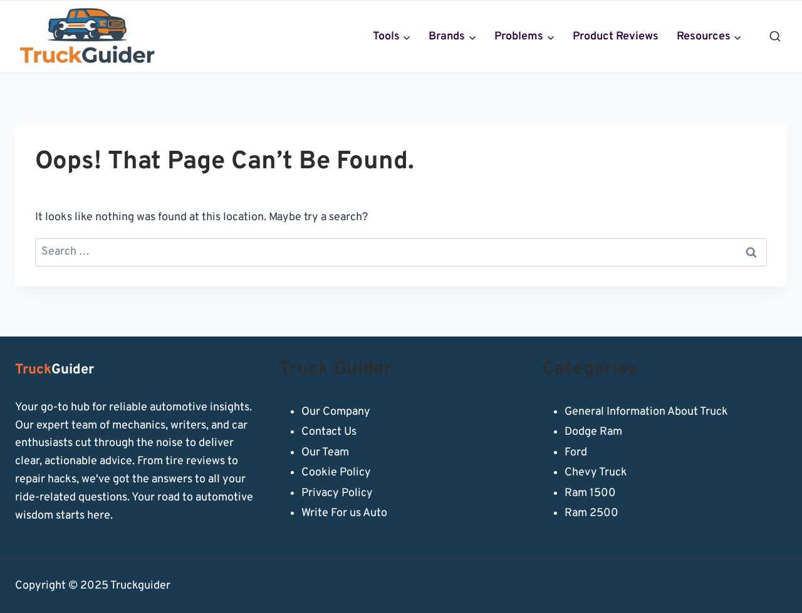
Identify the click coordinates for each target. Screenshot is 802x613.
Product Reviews (616, 36)
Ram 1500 (590, 493)
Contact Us (329, 432)
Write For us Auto (344, 513)
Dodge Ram (593, 432)
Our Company (335, 412)
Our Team (325, 452)
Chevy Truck (596, 472)
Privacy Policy (337, 493)
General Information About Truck (646, 412)
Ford (576, 452)
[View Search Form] (775, 37)
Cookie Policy (336, 472)
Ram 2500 (591, 513)
